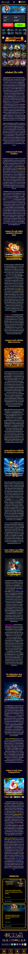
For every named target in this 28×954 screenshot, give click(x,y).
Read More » (8, 897)
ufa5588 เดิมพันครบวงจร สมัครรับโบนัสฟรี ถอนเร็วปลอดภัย (12, 916)
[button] (14, 2)
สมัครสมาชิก (8, 25)
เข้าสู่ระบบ (20, 25)
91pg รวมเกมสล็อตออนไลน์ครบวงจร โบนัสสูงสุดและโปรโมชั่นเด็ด (13, 892)
